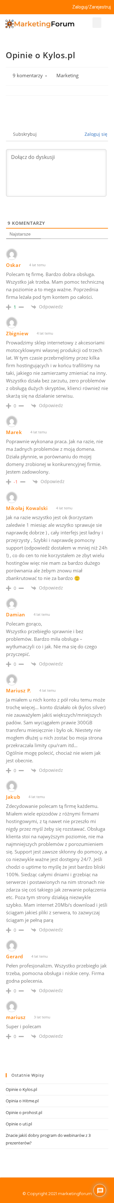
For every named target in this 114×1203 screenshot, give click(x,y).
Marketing (67, 75)
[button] (96, 22)
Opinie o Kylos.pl (21, 1089)
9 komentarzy (28, 75)
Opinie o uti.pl (19, 1124)
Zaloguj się (95, 134)
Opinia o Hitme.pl (22, 1101)
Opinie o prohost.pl (24, 1112)
